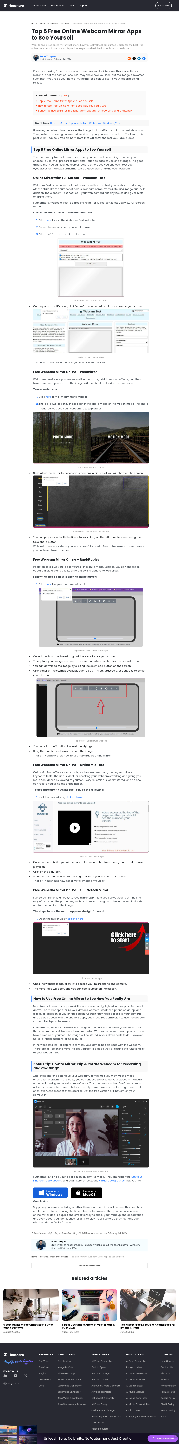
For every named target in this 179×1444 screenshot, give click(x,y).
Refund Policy (168, 1410)
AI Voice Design (99, 1404)
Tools (71, 5)
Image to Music (134, 1367)
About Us (165, 1373)
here (48, 220)
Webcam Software (60, 23)
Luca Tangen (58, 1241)
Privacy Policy (168, 1385)
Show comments (89, 1265)
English (12, 1383)
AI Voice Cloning (100, 1379)
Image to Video (66, 1367)
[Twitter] (24, 1375)
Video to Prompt (67, 1373)
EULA (163, 1416)
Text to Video (65, 1361)
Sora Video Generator (70, 1385)
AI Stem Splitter (134, 1385)
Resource (56, 5)
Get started (163, 5)
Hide (65, 95)
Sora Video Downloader (70, 1398)
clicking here (74, 797)
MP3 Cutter (97, 1422)
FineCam (44, 1367)
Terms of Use (168, 1391)
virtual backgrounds (112, 1180)
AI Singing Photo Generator (141, 1416)
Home (34, 23)
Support (84, 5)
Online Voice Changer (103, 1410)
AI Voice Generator (102, 1361)
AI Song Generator (136, 1361)
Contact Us (167, 1367)
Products (38, 5)
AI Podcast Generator (103, 1398)
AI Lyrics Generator (136, 1398)
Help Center (167, 1361)
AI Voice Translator (101, 1391)
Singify (42, 1373)
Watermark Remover (69, 1379)
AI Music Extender (135, 1391)
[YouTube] (15, 1375)
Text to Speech (99, 1367)
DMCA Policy (167, 1404)
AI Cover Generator (137, 1373)
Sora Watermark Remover (72, 1404)
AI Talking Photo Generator (106, 1416)
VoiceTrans (45, 1379)
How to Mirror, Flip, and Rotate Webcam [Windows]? (83, 123)
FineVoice (44, 1361)
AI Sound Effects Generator (106, 1385)
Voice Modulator (100, 1428)
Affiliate (165, 1379)
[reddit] (6, 1375)
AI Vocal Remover (136, 1379)
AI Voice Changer (100, 1373)
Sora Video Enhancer (69, 1391)
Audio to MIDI (133, 1410)
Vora (41, 1385)
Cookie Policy (168, 1398)
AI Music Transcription (138, 1404)
